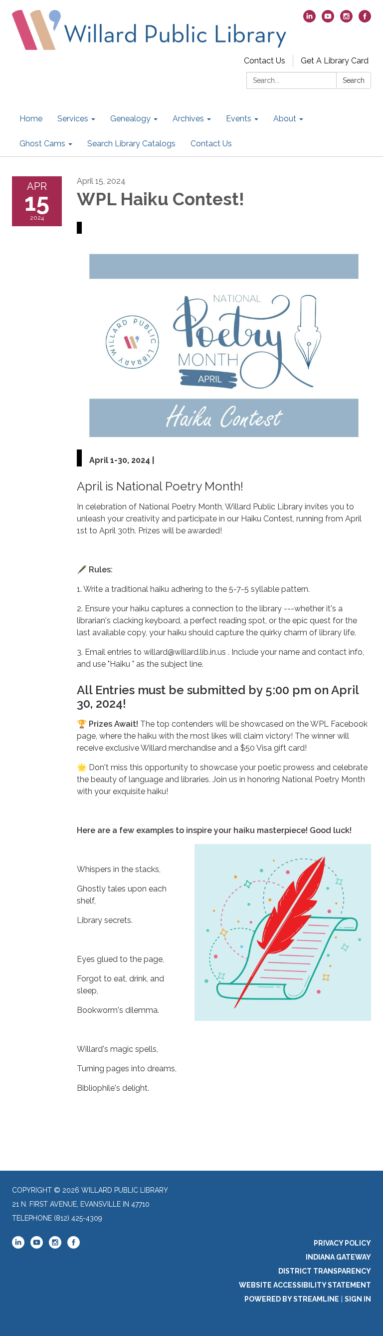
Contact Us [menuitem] (211, 143)
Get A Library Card (335, 60)
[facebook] (365, 19)
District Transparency (324, 1271)
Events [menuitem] (238, 118)
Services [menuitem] (72, 118)
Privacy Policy (342, 1243)
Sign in (358, 1299)
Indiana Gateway (338, 1257)
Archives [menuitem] (188, 118)
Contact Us (264, 60)
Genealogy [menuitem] (130, 118)
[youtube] (328, 19)
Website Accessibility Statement (305, 1285)
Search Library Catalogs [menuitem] (131, 143)
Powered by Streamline (291, 1299)
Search (354, 80)
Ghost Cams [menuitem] (42, 143)
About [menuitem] (284, 118)
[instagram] (346, 19)
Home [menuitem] (30, 118)
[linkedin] (309, 19)
